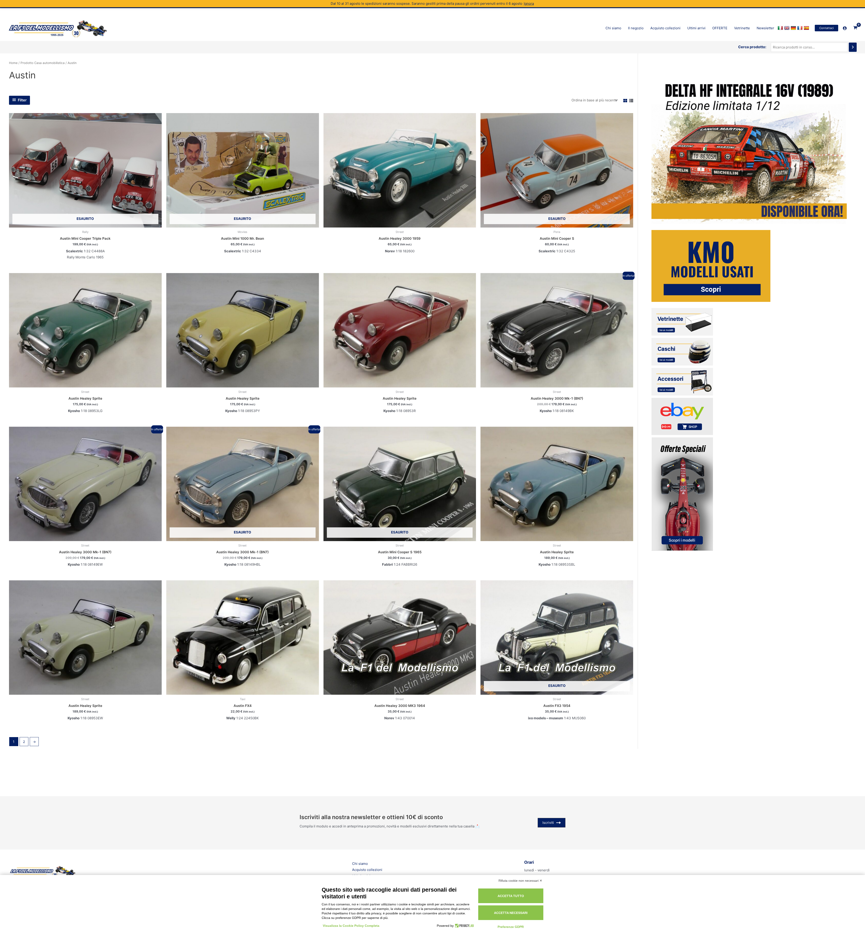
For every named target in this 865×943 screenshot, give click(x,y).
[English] (787, 28)
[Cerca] (853, 47)
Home (13, 63)
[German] (794, 28)
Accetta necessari (511, 913)
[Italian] (781, 28)
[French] (800, 28)
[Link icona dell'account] (845, 28)
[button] (826, 28)
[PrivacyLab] (464, 925)
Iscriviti (548, 822)
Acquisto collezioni (367, 870)
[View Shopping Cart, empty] (855, 28)
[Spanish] (807, 28)
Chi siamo (360, 863)
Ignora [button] (529, 3)
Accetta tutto (511, 896)
